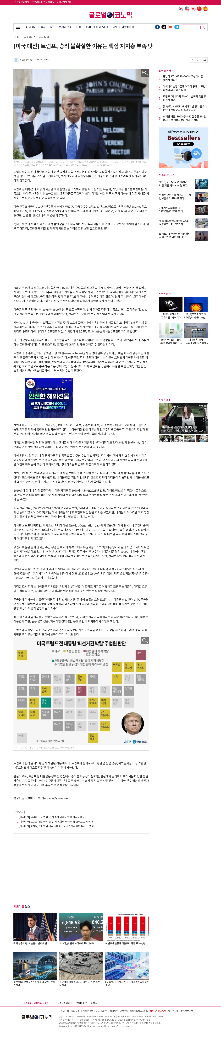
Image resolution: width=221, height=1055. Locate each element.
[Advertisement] (81, 258)
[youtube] (170, 27)
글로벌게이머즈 (38, 2)
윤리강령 (75, 1011)
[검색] (203, 27)
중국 (43, 27)
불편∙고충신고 (186, 1011)
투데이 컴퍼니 (166, 293)
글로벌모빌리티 (22, 2)
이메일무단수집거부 (139, 1011)
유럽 (78, 27)
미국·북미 (31, 27)
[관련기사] (19, 812)
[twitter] (163, 27)
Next (203, 419)
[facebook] (157, 27)
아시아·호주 (65, 27)
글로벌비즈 (30, 37)
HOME (17, 37)
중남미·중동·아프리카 (96, 27)
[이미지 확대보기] (145, 73)
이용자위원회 (87, 1011)
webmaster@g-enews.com (118, 1026)
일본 (52, 27)
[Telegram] (176, 27)
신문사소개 (64, 1011)
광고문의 (124, 1011)
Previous (163, 419)
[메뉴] (18, 27)
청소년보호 (173, 1011)
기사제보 (114, 1011)
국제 (114, 27)
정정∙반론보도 (101, 1011)
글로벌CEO (128, 27)
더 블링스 (52, 2)
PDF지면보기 (65, 2)
